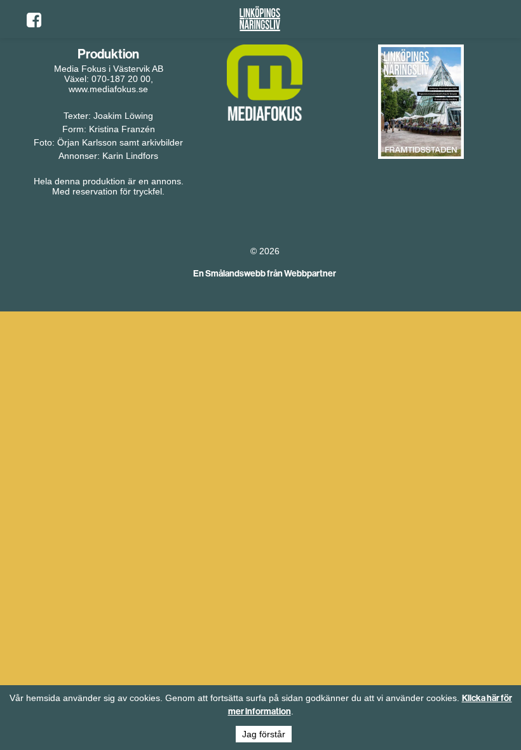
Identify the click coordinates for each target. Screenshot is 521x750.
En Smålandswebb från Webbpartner (264, 273)
